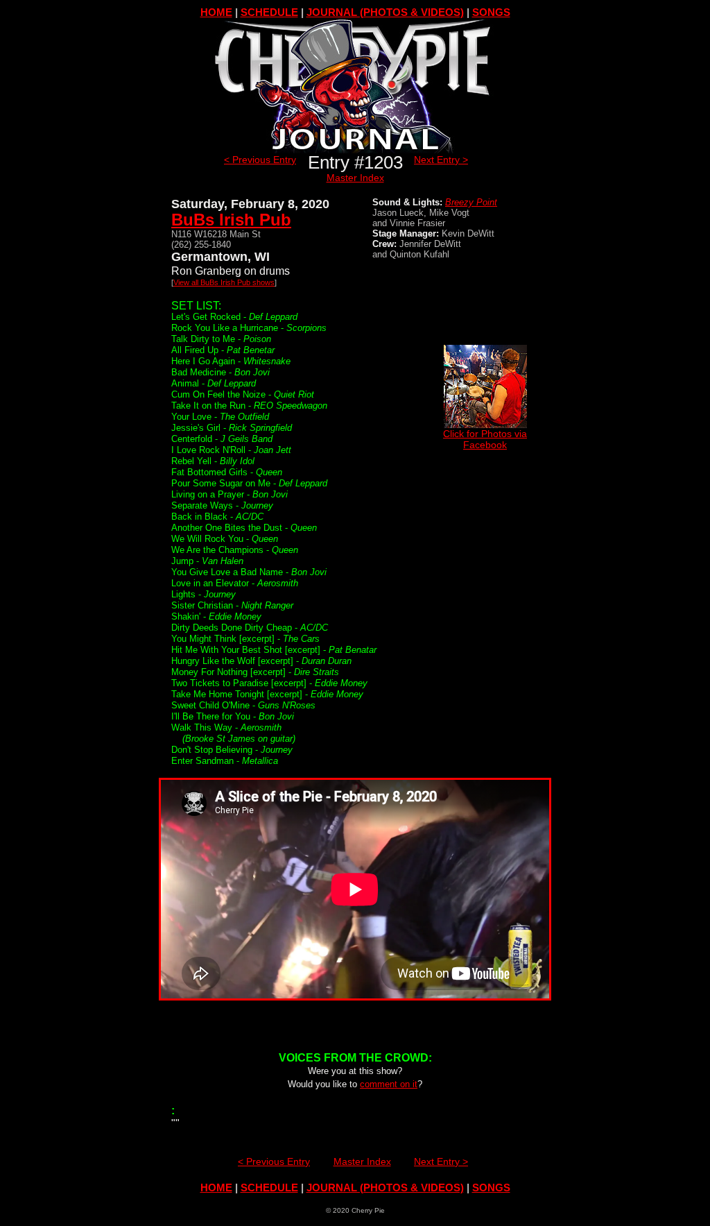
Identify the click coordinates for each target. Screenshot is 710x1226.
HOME (216, 12)
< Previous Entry (260, 159)
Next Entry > (441, 159)
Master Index (355, 177)
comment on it (388, 1084)
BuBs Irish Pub (231, 219)
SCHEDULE (269, 12)
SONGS (491, 12)
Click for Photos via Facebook (485, 439)
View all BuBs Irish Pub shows (224, 282)
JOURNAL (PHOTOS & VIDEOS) (385, 12)
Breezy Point (471, 202)
